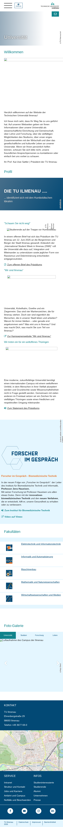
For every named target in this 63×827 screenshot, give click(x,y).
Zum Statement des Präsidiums (23, 408)
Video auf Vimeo (13, 516)
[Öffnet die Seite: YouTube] (24, 811)
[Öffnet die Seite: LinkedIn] (53, 811)
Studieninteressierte (44, 782)
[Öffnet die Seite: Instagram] (38, 811)
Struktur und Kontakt (14, 786)
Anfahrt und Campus (14, 795)
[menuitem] (18, 782)
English (18, 6)
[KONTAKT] (55, 14)
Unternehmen (41, 795)
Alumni (37, 791)
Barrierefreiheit (50, 822)
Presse (37, 800)
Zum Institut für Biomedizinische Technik (27, 510)
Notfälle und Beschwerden (17, 800)
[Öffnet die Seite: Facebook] (10, 811)
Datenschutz (24, 822)
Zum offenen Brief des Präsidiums (24, 264)
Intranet (8, 782)
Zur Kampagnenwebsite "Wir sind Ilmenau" (29, 336)
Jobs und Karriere (13, 791)
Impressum (36, 822)
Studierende (40, 786)
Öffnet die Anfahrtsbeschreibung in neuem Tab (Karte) (27, 731)
